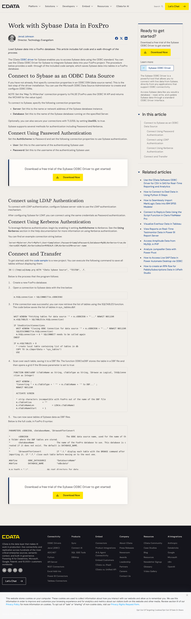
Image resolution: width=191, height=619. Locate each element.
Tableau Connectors (57, 580)
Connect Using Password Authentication (160, 133)
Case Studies (150, 548)
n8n (169, 562)
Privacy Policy (13, 604)
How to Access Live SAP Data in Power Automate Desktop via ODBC (163, 259)
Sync (73, 543)
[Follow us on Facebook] (116, 38)
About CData (126, 543)
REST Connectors (55, 566)
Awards (123, 557)
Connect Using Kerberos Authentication (160, 150)
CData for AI (122, 6)
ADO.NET (51, 552)
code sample (41, 260)
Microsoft (172, 557)
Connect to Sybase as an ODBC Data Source (161, 124)
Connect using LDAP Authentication (158, 141)
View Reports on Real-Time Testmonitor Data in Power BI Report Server (159, 232)
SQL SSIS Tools (78, 552)
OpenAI (171, 566)
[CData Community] (20, 570)
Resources (149, 557)
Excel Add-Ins (54, 571)
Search (157, 6)
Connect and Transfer (156, 156)
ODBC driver (27, 59)
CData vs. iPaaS (103, 565)
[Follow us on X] (121, 38)
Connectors (101, 543)
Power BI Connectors (57, 576)
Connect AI (76, 548)
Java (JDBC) (53, 548)
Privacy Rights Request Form (125, 604)
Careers (123, 571)
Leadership (125, 562)
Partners (124, 566)
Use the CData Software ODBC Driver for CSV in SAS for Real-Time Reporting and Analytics (163, 183)
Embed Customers (105, 560)
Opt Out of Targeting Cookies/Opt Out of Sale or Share (160, 610)
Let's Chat (173, 6)
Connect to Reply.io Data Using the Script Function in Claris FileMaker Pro (163, 215)
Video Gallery (150, 571)
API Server (52, 562)
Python (50, 557)
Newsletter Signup (153, 562)
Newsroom (125, 552)
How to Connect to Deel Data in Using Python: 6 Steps (161, 193)
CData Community (153, 543)
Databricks (173, 548)
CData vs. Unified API (106, 569)
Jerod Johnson (26, 36)
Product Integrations (106, 548)
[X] (10, 570)
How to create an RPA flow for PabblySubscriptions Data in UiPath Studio (163, 269)
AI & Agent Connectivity (102, 554)
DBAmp (75, 557)
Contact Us (125, 576)
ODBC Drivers (54, 543)
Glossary (148, 566)
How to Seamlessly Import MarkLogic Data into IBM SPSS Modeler (160, 204)
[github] (15, 570)
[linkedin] (4, 570)
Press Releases (127, 548)
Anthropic (172, 543)
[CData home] (13, 6)
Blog (146, 552)
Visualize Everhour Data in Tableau (162, 223)
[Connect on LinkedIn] (126, 38)
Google (171, 552)
